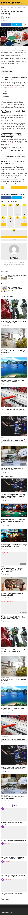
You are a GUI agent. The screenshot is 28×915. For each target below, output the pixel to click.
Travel (2, 378)
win (24, 214)
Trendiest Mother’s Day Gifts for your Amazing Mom (11, 823)
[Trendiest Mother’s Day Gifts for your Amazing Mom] (14, 814)
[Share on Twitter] (16, 24)
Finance (2, 648)
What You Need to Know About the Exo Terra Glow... (17, 276)
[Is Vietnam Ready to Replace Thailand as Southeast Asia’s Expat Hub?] (14, 367)
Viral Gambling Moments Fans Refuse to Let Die (12, 594)
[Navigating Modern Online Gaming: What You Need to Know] (14, 535)
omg (17, 214)
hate (24, 227)
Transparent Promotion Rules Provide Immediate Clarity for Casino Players (12, 569)
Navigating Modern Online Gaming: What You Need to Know (14, 545)
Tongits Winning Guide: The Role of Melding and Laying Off (14, 617)
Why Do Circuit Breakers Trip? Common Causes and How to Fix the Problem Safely (13, 410)
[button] (26, 2)
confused (14, 239)
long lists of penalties (15, 142)
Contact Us (13, 909)
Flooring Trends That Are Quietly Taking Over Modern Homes (14, 351)
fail (3, 227)
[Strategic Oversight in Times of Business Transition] (14, 885)
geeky (10, 227)
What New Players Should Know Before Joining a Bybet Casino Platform (13, 521)
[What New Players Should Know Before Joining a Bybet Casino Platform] (14, 510)
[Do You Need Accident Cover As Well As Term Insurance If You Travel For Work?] (14, 309)
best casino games (14, 87)
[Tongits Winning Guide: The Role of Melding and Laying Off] (14, 607)
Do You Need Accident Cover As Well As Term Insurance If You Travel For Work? (14, 322)
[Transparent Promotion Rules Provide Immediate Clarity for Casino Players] (14, 559)
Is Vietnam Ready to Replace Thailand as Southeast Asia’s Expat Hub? (12, 381)
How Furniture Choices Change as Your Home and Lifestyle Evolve (12, 469)
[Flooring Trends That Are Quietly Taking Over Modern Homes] (14, 338)
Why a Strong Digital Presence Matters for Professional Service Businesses (13, 876)
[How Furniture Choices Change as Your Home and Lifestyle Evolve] (14, 456)
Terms (2, 909)
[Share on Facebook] (6, 24)
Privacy (7, 909)
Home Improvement (5, 349)
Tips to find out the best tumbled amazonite (13, 840)
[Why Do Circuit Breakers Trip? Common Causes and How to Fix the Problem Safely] (14, 397)
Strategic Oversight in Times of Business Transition (13, 894)
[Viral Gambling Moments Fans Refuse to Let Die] (14, 584)
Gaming (3, 9)
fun (3, 214)
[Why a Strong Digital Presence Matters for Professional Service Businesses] (14, 867)
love (17, 227)
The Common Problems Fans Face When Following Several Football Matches (12, 858)
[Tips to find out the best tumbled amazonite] (14, 832)
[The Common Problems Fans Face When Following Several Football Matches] (14, 849)
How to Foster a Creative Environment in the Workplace (15, 288)
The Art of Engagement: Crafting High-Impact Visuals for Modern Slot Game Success (14, 439)
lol (10, 214)
